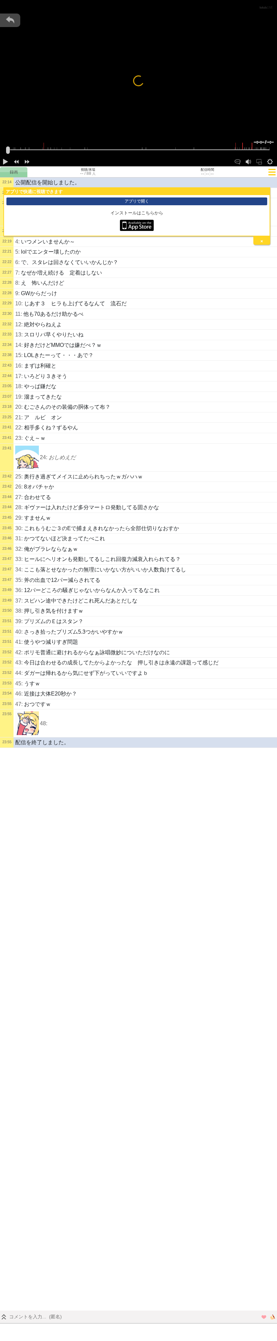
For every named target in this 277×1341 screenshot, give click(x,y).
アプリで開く (137, 201)
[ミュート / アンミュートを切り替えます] (248, 161)
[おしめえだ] (27, 457)
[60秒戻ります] (16, 161)
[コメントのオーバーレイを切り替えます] (237, 161)
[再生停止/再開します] (5, 161)
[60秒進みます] (27, 161)
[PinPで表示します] (259, 161)
